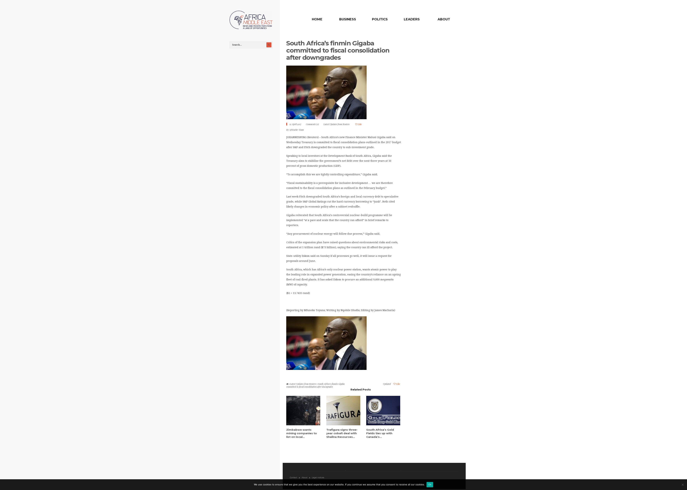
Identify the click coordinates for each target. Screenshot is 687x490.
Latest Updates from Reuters (336, 124)
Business (347, 19)
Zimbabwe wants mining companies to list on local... (301, 433)
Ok (430, 484)
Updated (387, 383)
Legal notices (318, 477)
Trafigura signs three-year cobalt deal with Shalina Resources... (342, 433)
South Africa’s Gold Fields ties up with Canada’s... (380, 433)
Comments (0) (312, 124)
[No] (682, 484)
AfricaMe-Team (296, 129)
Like (359, 124)
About (444, 19)
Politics (380, 19)
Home (317, 19)
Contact (293, 477)
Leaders (412, 19)
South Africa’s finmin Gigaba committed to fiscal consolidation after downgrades (337, 50)
